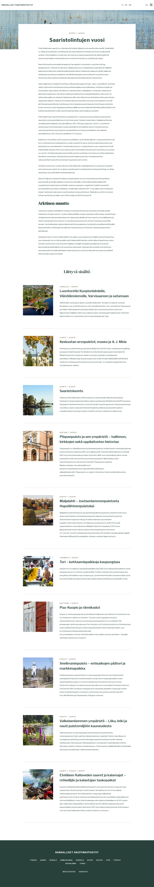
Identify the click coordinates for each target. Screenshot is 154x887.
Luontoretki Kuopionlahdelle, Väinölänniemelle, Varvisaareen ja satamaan (94, 293)
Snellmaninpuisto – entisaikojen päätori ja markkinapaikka (92, 665)
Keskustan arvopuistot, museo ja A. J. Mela (93, 342)
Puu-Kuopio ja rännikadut (80, 607)
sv (126, 5)
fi (123, 5)
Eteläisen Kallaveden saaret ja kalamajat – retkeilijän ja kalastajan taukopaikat (93, 777)
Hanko (43, 860)
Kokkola (80, 860)
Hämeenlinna (66, 860)
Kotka (90, 860)
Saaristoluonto (71, 391)
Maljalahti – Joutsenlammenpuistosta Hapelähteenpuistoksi (89, 503)
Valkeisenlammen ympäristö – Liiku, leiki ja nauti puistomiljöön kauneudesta (93, 723)
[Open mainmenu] (151, 4)
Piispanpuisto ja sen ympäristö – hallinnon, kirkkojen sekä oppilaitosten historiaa (93, 439)
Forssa (33, 860)
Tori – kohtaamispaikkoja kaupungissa (90, 562)
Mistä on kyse (69, 872)
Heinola (53, 860)
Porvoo (117, 860)
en (130, 5)
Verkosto (83, 872)
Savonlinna (70, 863)
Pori (108, 860)
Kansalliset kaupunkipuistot (17, 5)
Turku (82, 863)
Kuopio (99, 860)
